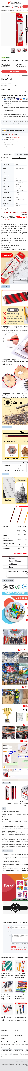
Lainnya (3, 1056)
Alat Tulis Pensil (6, 1054)
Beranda (3, 10)
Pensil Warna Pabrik (7, 1050)
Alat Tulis (17, 1030)
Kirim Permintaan (14, 71)
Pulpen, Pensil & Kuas (20, 10)
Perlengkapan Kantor (10, 10)
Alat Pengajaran (18, 1035)
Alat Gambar (4, 1033)
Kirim (14, 947)
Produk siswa (4, 1030)
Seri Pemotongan (5, 1035)
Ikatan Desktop (18, 1033)
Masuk (3, 147)
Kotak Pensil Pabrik (19, 1050)
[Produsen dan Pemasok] (14, 2)
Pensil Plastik (15, 1054)
